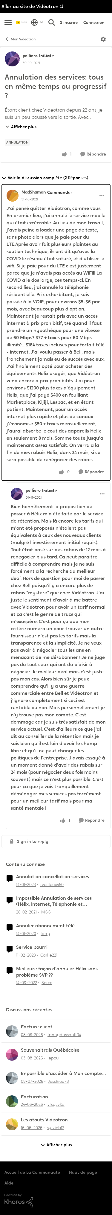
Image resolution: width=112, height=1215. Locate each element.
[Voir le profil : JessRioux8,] (12, 1078)
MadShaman (34, 192)
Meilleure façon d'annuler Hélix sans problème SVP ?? (57, 972)
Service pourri (31, 947)
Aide (8, 1183)
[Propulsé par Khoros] (56, 1201)
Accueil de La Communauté (32, 1172)
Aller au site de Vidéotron (30, 6)
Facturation (34, 1097)
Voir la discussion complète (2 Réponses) (48, 177)
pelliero (30, 55)
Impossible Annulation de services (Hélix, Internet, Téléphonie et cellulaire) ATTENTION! (54, 901)
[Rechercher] (51, 22)
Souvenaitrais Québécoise (50, 1050)
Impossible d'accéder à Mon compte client (61, 1074)
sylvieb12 (55, 1127)
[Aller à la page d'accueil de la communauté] (22, 22)
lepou (53, 1058)
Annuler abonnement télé (45, 926)
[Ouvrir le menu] (103, 39)
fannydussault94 (64, 1034)
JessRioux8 (58, 1081)
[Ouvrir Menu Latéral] (8, 22)
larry (45, 933)
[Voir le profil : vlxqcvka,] (12, 1101)
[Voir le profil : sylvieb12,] (12, 1124)
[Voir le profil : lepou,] (12, 1055)
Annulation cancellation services (52, 877)
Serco (47, 982)
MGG (46, 912)
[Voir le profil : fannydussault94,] (12, 1031)
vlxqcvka (56, 1104)
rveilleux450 (52, 884)
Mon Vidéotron (23, 39)
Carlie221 (48, 955)
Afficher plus (23, 127)
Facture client (37, 1027)
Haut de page (83, 1172)
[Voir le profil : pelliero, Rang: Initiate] (12, 58)
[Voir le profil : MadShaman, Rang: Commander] (13, 196)
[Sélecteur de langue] (37, 22)
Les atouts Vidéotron (44, 1120)
